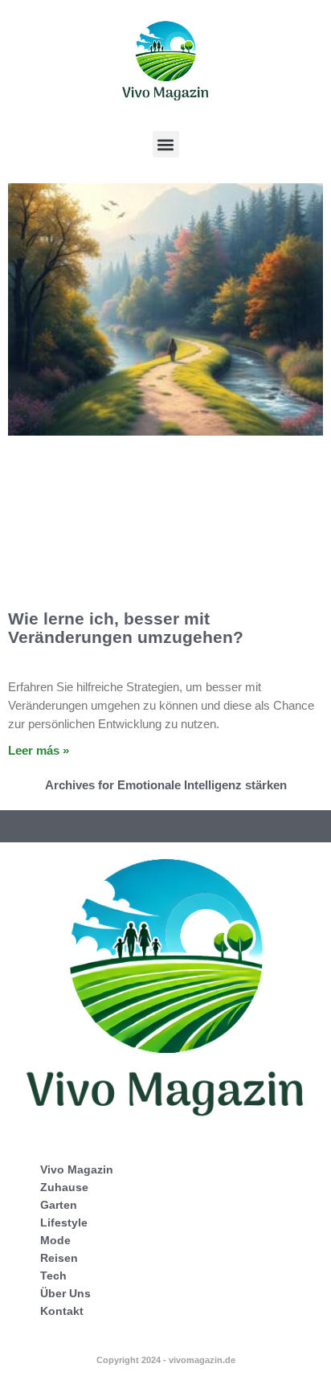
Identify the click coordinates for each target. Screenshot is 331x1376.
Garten (58, 1204)
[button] (166, 144)
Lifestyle (64, 1222)
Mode (55, 1240)
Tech (53, 1275)
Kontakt (62, 1310)
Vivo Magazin (76, 1169)
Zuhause (64, 1187)
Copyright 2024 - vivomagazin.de (165, 1360)
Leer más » (38, 750)
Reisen (59, 1257)
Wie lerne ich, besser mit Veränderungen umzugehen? (125, 627)
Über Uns (65, 1293)
